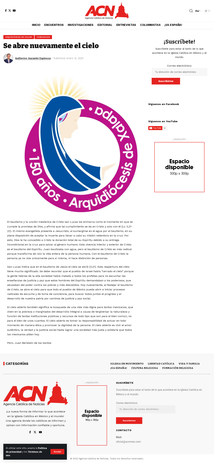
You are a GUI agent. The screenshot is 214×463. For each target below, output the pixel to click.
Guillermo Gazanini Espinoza (33, 58)
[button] (57, 451)
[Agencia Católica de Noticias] (107, 11)
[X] (10, 10)
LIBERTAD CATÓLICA (161, 363)
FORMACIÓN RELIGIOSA (177, 367)
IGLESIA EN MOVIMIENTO (127, 363)
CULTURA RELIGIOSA (144, 367)
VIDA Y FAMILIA (189, 363)
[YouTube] (14, 10)
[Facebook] (6, 10)
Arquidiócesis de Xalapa (18, 37)
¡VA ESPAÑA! (118, 367)
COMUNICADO (43, 37)
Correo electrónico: (179, 65)
